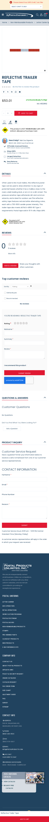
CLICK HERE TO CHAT (9, 757)
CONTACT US (7, 662)
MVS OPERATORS (9, 606)
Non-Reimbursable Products (22, 22)
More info (11, 253)
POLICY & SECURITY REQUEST (13, 674)
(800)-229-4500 (15, 143)
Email (20, 92)
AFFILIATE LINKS (8, 670)
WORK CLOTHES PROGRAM (12, 614)
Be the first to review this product (26, 87)
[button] (45, 71)
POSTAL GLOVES (8, 622)
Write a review (10, 266)
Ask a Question (12, 428)
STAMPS (5, 631)
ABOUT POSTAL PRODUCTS (12, 666)
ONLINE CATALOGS (9, 678)
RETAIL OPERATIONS (10, 610)
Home (4, 22)
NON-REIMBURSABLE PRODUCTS (14, 627)
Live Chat (25, 143)
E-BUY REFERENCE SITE (10, 647)
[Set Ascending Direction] (30, 286)
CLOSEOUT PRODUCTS (11, 639)
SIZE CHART (7, 690)
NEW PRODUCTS (8, 643)
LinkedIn (12, 92)
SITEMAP (6, 707)
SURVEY (5, 703)
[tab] (24, 173)
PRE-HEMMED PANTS (10, 635)
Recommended (12, 298)
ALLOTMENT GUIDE (9, 694)
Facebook (4, 92)
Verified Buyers (11, 293)
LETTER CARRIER (8, 602)
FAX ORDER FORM (9, 686)
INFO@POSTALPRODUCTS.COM (13, 749)
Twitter (8, 92)
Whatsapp (16, 92)
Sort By (6, 287)
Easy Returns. (12, 161)
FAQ (4, 699)
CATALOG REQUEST (10, 682)
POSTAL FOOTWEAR (10, 618)
